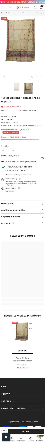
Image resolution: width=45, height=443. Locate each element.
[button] (36, 77)
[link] (4, 431)
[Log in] (35, 7)
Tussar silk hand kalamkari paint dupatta (22, 359)
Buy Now (26, 431)
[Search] (9, 7)
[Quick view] (30, 328)
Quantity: (5, 146)
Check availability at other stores (19, 175)
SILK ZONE (12, 116)
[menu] (2, 7)
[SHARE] (42, 158)
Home (3, 13)
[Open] (6, 437)
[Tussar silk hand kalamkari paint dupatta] (22, 335)
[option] (22, 48)
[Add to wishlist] (30, 324)
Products (11, 13)
